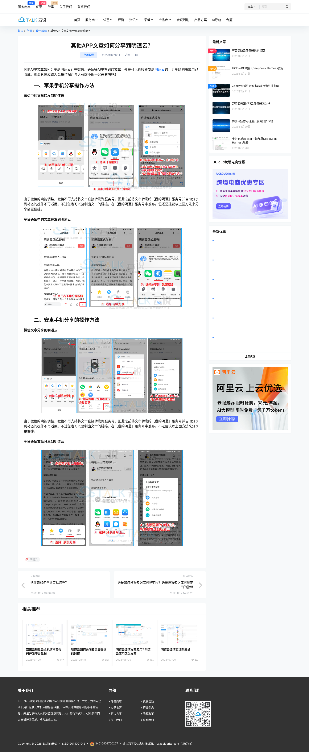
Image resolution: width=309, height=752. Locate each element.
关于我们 (116, 720)
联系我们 (148, 720)
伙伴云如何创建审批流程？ (49, 583)
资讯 (132, 20)
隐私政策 (148, 713)
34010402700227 (106, 743)
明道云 (159, 69)
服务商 (90, 20)
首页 (20, 30)
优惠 (106, 20)
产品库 (163, 20)
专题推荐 (116, 707)
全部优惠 (250, 356)
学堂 (147, 20)
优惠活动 (148, 701)
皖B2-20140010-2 (73, 743)
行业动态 (148, 707)
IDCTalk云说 (49, 743)
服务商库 (116, 701)
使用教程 (41, 30)
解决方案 (116, 713)
